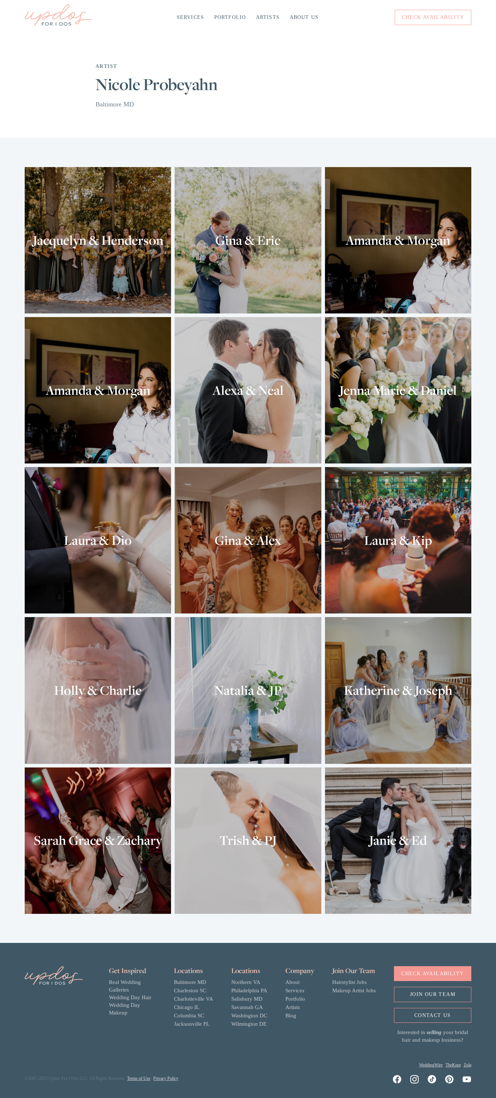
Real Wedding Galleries (125, 986)
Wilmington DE (249, 1024)
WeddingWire (431, 1064)
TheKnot (453, 1064)
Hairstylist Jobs (349, 982)
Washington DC (249, 1015)
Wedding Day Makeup (124, 1009)
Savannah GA (247, 1007)
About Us (304, 17)
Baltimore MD (190, 982)
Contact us (432, 1015)
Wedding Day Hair (130, 997)
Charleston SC (190, 990)
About (292, 982)
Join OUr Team (432, 994)
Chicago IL (186, 1007)
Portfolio (230, 17)
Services (190, 17)
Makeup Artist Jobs (354, 990)
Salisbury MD (247, 999)
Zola (467, 1064)
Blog (290, 1015)
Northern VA (245, 982)
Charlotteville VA (193, 999)
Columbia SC (189, 1015)
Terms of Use (138, 1078)
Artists (268, 17)
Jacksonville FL (192, 1024)
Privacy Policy (165, 1078)
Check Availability (432, 973)
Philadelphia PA (249, 990)
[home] (58, 17)
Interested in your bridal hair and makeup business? (432, 1036)
